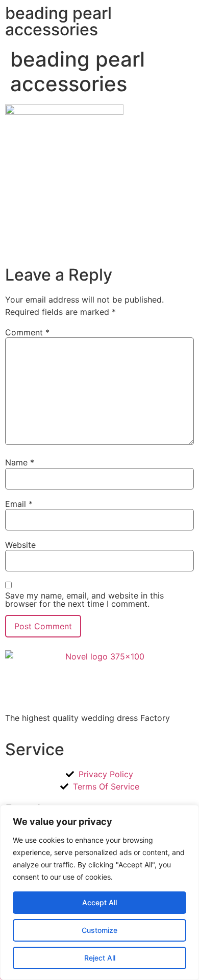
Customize (99, 930)
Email (19, 504)
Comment (27, 332)
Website (20, 545)
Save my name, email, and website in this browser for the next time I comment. (84, 599)
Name (19, 462)
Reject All (99, 957)
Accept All (99, 902)
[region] (99, 892)
